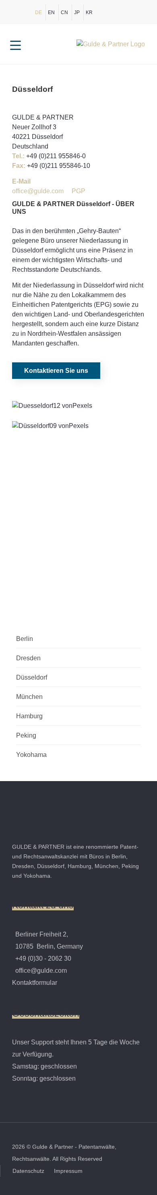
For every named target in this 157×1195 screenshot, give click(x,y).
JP (77, 12)
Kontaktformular (34, 982)
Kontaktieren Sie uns (56, 370)
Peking (26, 735)
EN (51, 12)
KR (89, 12)
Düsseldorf (31, 677)
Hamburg (29, 716)
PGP (78, 191)
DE (38, 12)
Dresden (28, 658)
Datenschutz (29, 1171)
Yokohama (31, 754)
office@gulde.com (38, 191)
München (29, 696)
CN (64, 12)
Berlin (24, 638)
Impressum (68, 1171)
